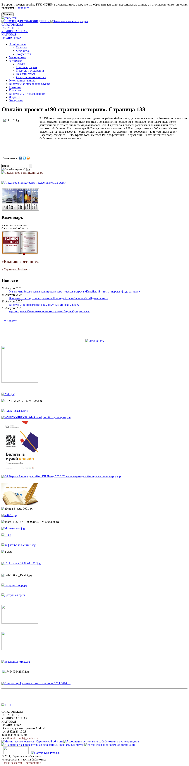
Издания (14, 97)
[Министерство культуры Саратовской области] (32, 741)
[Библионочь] (94, 340)
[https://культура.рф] (36, 417)
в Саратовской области (20, 265)
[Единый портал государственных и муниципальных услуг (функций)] (15, 752)
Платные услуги (26, 67)
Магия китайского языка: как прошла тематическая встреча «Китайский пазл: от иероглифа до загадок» (74, 291)
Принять (7, 14)
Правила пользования (30, 70)
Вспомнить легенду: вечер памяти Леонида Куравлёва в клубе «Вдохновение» (58, 298)
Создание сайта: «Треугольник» (21, 762)
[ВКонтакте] (20, 158)
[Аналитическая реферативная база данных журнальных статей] (42, 744)
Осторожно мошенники (31, 77)
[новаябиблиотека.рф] (15, 661)
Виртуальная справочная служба (29, 83)
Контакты (15, 87)
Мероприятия (17, 57)
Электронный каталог (23, 80)
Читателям (15, 60)
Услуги (20, 63)
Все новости (9, 320)
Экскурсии (16, 100)
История (21, 47)
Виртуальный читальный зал (27, 93)
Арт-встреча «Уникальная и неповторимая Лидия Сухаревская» (49, 311)
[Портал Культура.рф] (45, 752)
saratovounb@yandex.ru (23, 738)
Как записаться (25, 73)
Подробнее (22, 7)
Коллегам (15, 90)
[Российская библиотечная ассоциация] (109, 744)
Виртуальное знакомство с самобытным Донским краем (44, 304)
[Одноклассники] (28, 158)
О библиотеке (17, 44)
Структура (23, 50)
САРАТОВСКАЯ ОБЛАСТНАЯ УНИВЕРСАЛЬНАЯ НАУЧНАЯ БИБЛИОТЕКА (14, 31)
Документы (23, 54)
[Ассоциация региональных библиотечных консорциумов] (101, 741)
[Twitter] (24, 158)
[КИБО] (7, 705)
